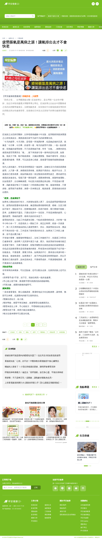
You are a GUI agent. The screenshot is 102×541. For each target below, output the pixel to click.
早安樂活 (34, 521)
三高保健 (59, 27)
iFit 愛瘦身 (84, 531)
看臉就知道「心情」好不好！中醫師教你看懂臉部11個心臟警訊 (32, 361)
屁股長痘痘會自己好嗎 (77, 16)
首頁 (3, 38)
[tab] (81, 267)
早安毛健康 (84, 518)
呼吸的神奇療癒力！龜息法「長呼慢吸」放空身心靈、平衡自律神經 (34, 372)
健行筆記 (83, 527)
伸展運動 (62, 332)
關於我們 (63, 505)
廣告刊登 (63, 511)
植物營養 (48, 518)
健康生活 (16, 27)
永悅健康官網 (85, 505)
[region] (34, 126)
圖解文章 (91, 27)
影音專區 (70, 27)
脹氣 (27, 332)
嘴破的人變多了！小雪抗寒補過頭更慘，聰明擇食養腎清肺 (30, 366)
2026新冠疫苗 (92, 16)
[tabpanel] (87, 309)
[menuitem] (5, 26)
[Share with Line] (57, 50)
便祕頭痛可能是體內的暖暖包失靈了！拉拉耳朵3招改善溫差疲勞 (32, 355)
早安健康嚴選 (85, 511)
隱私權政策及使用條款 (68, 515)
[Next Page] (41, 325)
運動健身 (48, 27)
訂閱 (35, 487)
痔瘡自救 (65, 16)
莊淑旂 (12, 332)
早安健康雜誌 (85, 515)
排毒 (20, 332)
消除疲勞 (52, 332)
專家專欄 (80, 27)
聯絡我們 (63, 508)
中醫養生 (42, 332)
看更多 (94, 346)
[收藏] (47, 50)
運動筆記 (83, 524)
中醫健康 (20, 38)
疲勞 (34, 332)
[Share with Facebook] (61, 50)
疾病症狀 (5, 27)
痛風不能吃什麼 (53, 16)
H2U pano (84, 521)
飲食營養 (27, 27)
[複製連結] (65, 50)
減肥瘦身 (37, 27)
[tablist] (87, 267)
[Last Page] (45, 325)
